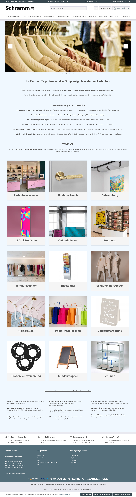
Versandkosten (63, 484)
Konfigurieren (86, 494)
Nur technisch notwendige (102, 494)
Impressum (40, 455)
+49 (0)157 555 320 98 (19, 465)
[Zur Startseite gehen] (20, 8)
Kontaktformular (20, 473)
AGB (38, 460)
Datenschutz (41, 458)
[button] (62, 73)
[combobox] (66, 8)
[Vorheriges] (6, 16)
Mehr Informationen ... (65, 494)
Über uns (40, 465)
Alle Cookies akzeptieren (122, 494)
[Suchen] (84, 8)
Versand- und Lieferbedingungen (47, 462)
